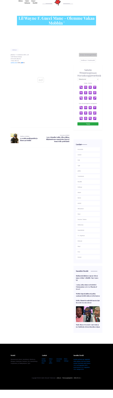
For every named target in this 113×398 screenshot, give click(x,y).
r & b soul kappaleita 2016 (80, 365)
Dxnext (33, 1)
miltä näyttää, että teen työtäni (81, 361)
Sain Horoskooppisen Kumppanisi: (88, 103)
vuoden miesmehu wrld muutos (81, 363)
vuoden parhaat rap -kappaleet (81, 359)
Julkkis (50, 363)
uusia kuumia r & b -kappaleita (81, 367)
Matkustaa (27, 3)
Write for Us (77, 378)
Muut (43, 363)
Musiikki (35, 3)
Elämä (65, 359)
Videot (50, 359)
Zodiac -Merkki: (88, 83)
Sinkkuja (14, 50)
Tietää (88, 124)
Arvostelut (59, 359)
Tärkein (20, 1)
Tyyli (50, 361)
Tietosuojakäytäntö (67, 378)
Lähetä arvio (14, 62)
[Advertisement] (41, 108)
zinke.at (59, 378)
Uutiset (27, 1)
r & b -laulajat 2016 (78, 369)
